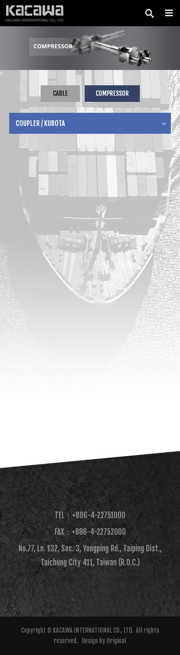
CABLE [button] (60, 93)
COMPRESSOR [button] (112, 93)
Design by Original (104, 641)
